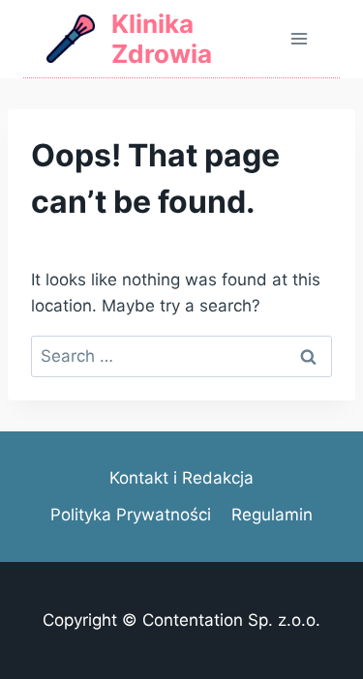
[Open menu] (299, 38)
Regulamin (272, 514)
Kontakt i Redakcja (181, 477)
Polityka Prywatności (130, 514)
